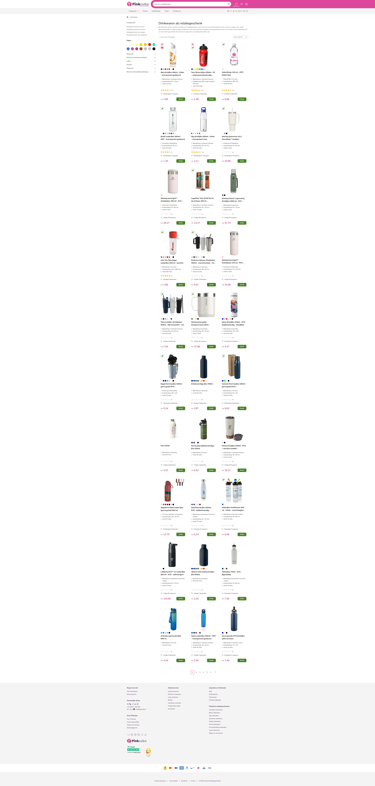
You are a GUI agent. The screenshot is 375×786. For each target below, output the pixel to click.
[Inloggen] (241, 4)
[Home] (127, 17)
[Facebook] (131, 734)
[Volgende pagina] (214, 672)
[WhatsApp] (228, 11)
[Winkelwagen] (246, 4)
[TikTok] (145, 734)
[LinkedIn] (135, 734)
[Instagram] (142, 734)
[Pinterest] (138, 734)
